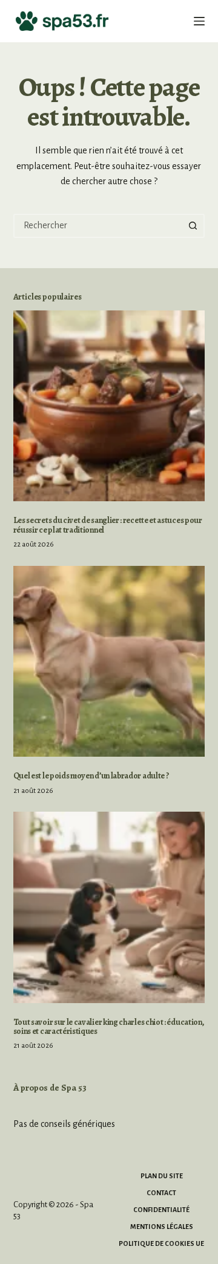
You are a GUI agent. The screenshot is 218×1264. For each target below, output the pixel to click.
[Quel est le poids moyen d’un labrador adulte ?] (109, 661)
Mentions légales (161, 1226)
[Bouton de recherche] (192, 226)
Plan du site (161, 1175)
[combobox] (98, 226)
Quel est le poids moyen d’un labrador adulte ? (91, 775)
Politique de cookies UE (161, 1243)
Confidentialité (161, 1209)
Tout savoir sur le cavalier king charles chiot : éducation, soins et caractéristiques (109, 1026)
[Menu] (199, 21)
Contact (161, 1192)
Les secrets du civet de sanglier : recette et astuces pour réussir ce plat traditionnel (107, 525)
